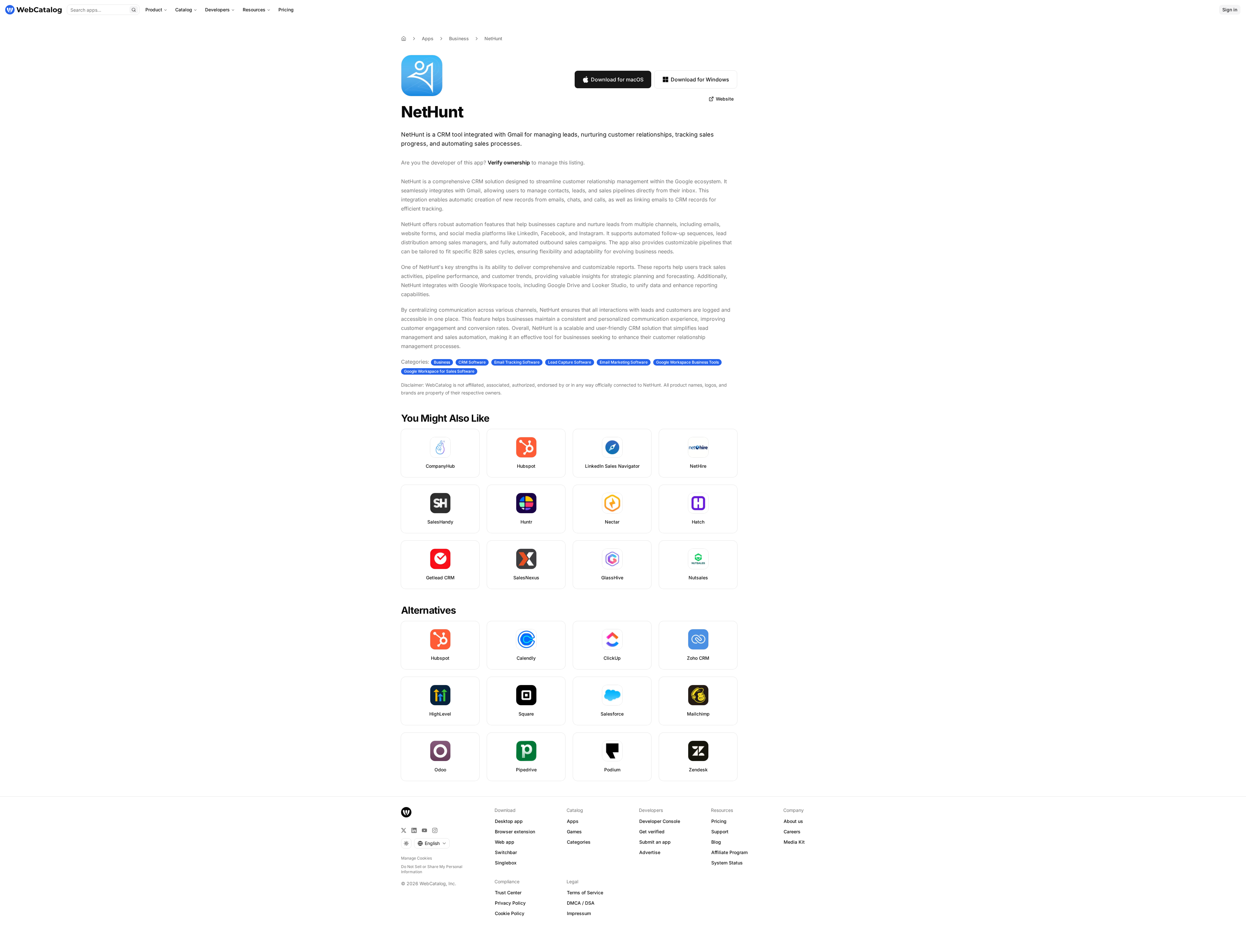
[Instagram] (434, 830)
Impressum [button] (579, 913)
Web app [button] (504, 842)
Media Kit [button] (794, 842)
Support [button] (719, 831)
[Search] (133, 10)
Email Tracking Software (517, 362)
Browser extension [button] (515, 831)
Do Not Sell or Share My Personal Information (431, 869)
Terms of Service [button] (585, 892)
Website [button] (725, 99)
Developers (217, 9)
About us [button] (793, 821)
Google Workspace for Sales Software (439, 371)
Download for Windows (700, 79)
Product (153, 9)
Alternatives (428, 610)
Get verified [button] (652, 831)
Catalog (183, 9)
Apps (428, 38)
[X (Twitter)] (403, 830)
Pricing (286, 9)
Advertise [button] (649, 852)
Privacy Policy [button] (510, 903)
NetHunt (493, 38)
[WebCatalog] (406, 812)
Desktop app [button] (509, 821)
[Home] (33, 10)
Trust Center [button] (508, 892)
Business (459, 38)
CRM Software (472, 362)
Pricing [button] (719, 821)
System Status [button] (727, 862)
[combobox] (432, 843)
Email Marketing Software (624, 362)
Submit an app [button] (655, 842)
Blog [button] (716, 842)
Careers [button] (792, 831)
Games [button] (574, 831)
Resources (254, 9)
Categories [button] (579, 842)
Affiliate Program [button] (729, 852)
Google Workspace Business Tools (687, 362)
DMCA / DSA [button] (580, 903)
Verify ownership (509, 162)
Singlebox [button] (506, 862)
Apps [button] (573, 821)
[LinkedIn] (414, 830)
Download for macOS (617, 79)
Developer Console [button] (659, 821)
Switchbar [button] (506, 852)
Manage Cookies (416, 858)
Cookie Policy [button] (509, 913)
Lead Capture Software (569, 362)
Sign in (1229, 9)
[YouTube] (424, 830)
